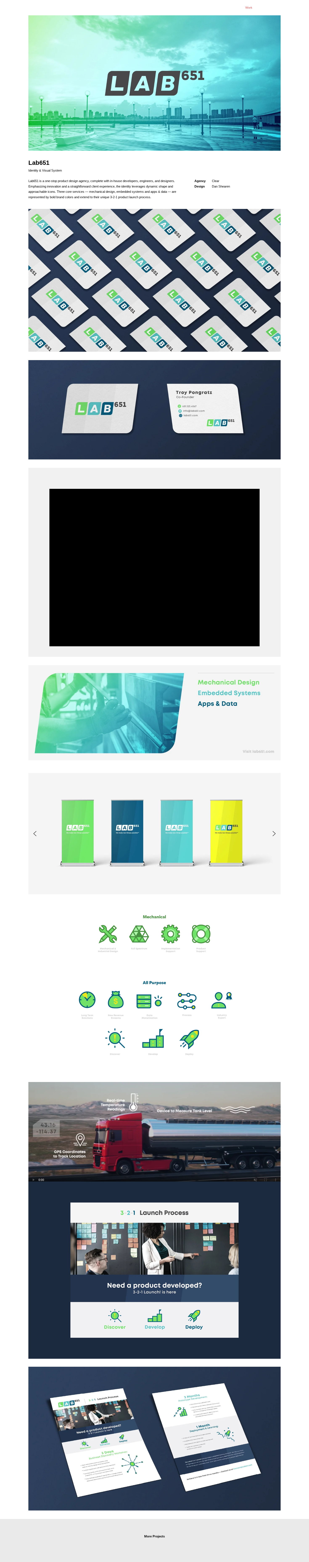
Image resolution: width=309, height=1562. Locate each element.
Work (248, 7)
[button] (35, 833)
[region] (154, 833)
